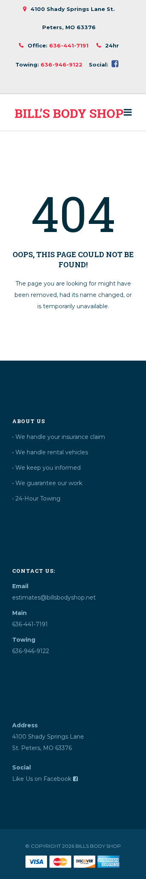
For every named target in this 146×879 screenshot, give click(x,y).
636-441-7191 (68, 45)
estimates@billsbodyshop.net (54, 597)
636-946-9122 (61, 64)
